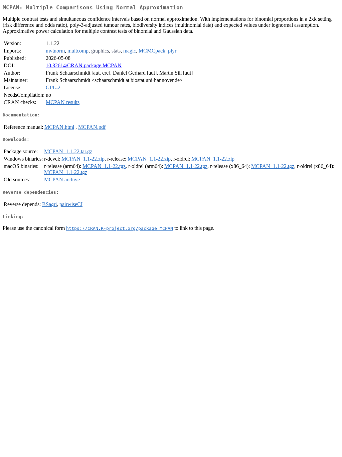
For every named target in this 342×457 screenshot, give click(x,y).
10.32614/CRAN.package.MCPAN (84, 65)
